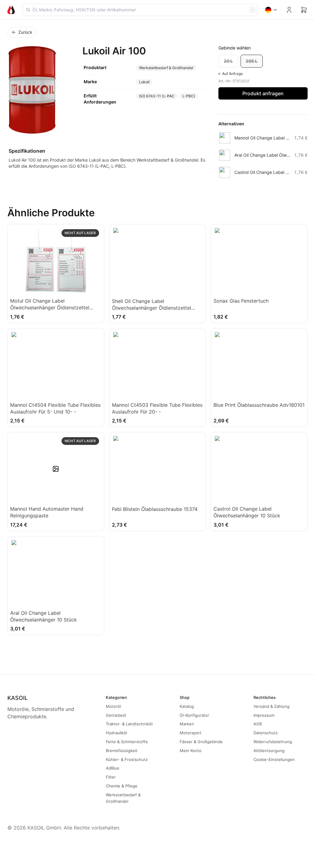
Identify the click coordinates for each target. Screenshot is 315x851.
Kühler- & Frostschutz (127, 759)
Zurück (25, 32)
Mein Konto (190, 750)
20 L (228, 61)
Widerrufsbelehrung (272, 741)
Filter (111, 777)
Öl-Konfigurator (194, 715)
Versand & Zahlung (271, 706)
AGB (257, 723)
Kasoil (17, 698)
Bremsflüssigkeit (122, 750)
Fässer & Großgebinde (201, 741)
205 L (251, 61)
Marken (187, 723)
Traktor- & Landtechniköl (129, 723)
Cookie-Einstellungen (274, 759)
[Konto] (289, 10)
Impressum (263, 715)
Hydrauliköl (116, 732)
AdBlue (112, 768)
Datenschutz (265, 732)
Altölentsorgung (269, 750)
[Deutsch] (271, 10)
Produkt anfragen (263, 93)
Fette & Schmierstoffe (127, 741)
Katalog (187, 706)
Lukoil (144, 82)
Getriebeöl (116, 715)
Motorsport (190, 732)
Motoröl (113, 706)
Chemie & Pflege (122, 785)
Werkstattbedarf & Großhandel (166, 67)
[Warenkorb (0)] (304, 10)
